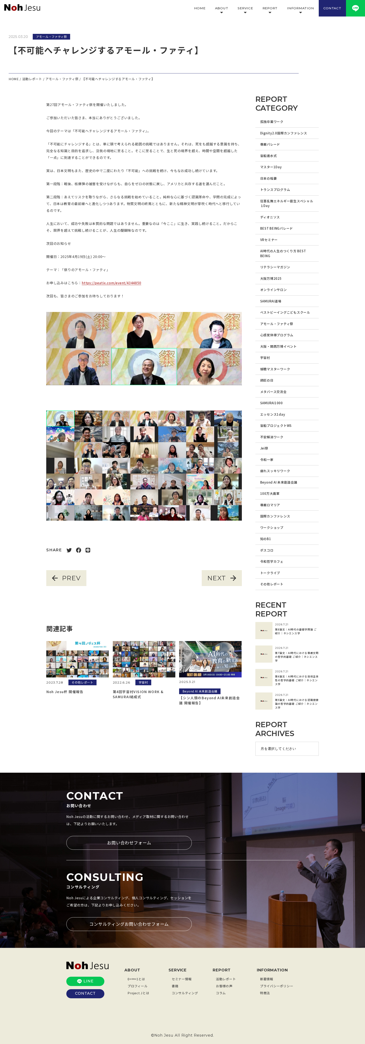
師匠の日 (267, 380)
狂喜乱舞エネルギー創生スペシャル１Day (286, 203)
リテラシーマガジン (275, 267)
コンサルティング (185, 993)
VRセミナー (269, 239)
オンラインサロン (273, 289)
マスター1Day (271, 167)
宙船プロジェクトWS (276, 425)
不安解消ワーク (271, 437)
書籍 (175, 986)
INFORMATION (300, 8)
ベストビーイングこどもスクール (285, 312)
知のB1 (265, 538)
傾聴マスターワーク (275, 369)
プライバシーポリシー (276, 986)
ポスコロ (267, 550)
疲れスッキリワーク (275, 471)
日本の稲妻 (268, 178)
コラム (221, 993)
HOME (200, 8)
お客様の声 (224, 986)
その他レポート (271, 584)
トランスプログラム (275, 189)
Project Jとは (138, 993)
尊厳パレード (270, 144)
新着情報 (266, 979)
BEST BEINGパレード (276, 228)
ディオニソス (270, 217)
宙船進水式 (268, 155)
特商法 (265, 993)
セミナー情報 (182, 979)
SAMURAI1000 (271, 403)
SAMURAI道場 (270, 301)
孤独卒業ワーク (271, 121)
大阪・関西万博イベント (278, 346)
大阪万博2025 (271, 278)
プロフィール (138, 986)
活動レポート (226, 979)
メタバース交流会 (273, 391)
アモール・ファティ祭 (276, 323)
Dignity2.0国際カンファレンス (283, 133)
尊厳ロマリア (270, 505)
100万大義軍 (270, 493)
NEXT (216, 578)
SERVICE (245, 8)
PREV (71, 578)
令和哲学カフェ (271, 561)
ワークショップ (271, 527)
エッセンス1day (272, 414)
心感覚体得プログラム (277, 335)
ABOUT (221, 8)
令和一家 (267, 459)
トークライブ (270, 573)
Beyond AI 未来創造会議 (278, 482)
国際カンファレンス (275, 516)
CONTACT (332, 8)
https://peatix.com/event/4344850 (111, 282)
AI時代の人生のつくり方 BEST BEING (283, 253)
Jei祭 (264, 448)
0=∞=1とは (136, 979)
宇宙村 (265, 357)
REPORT (270, 8)
